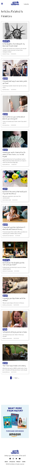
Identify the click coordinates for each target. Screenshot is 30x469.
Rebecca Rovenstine (8, 304)
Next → (16, 378)
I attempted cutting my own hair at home (15, 332)
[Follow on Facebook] (10, 458)
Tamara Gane (6, 125)
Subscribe (26, 4)
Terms (23, 461)
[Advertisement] (15, 391)
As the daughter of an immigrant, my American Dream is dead (14, 45)
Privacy (18, 461)
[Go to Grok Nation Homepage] (15, 3)
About (6, 461)
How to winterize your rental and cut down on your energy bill (14, 118)
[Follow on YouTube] (19, 458)
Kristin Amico (6, 89)
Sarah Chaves (6, 53)
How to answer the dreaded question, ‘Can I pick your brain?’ (14, 264)
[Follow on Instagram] (13, 458)
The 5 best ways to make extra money (14, 366)
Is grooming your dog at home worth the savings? (14, 299)
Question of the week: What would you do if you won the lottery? (15, 193)
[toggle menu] (2, 3)
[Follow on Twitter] (16, 458)
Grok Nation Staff (7, 200)
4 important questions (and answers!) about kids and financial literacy (14, 228)
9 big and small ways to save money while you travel (15, 82)
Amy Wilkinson (7, 164)
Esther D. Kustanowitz (8, 271)
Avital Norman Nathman (9, 235)
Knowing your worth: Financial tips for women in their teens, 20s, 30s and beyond (14, 154)
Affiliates (12, 461)
